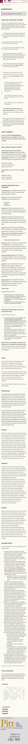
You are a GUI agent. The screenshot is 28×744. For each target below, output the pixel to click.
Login (4, 13)
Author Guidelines (19, 65)
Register (9, 13)
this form (6, 349)
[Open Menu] (1, 1)
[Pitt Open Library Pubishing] (11, 726)
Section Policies (16, 135)
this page (17, 338)
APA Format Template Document (11, 239)
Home (2, 4)
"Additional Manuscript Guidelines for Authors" (12, 233)
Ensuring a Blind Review (14, 76)
